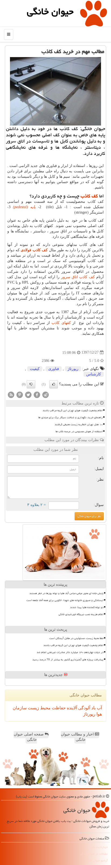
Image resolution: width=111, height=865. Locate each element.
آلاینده (71, 708)
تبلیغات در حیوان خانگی (94, 853)
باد (93, 708)
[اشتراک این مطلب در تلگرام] (45, 394)
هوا (98, 714)
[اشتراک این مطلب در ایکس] (28, 394)
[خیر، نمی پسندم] (31, 384)
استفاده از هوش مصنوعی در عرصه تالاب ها (79, 431)
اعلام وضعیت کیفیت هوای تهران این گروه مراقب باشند (73, 410)
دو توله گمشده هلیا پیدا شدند (86, 607)
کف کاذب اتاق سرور (78, 277)
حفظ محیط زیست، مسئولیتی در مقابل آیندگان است (76, 638)
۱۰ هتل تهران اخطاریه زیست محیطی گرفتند (79, 424)
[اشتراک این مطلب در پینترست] (19, 394)
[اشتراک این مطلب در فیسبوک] (37, 394)
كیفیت (35, 369)
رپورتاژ (73, 369)
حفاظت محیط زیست (46, 708)
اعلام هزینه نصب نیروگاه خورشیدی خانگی (80, 614)
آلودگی (83, 708)
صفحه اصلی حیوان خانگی (29, 737)
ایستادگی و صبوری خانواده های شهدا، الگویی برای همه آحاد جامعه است (64, 600)
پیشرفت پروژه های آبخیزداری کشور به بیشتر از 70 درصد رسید (67, 659)
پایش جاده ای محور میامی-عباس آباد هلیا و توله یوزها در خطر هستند (66, 593)
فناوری (53, 369)
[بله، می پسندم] (53, 384)
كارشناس (93, 374)
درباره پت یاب (99, 847)
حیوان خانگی (50, 11)
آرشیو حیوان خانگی (96, 860)
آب (99, 708)
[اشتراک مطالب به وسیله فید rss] (11, 394)
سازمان (20, 708)
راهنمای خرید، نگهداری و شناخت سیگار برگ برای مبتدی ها (70, 417)
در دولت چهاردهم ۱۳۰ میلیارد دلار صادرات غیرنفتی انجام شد (70, 652)
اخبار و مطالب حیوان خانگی (78, 737)
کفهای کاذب (61, 323)
